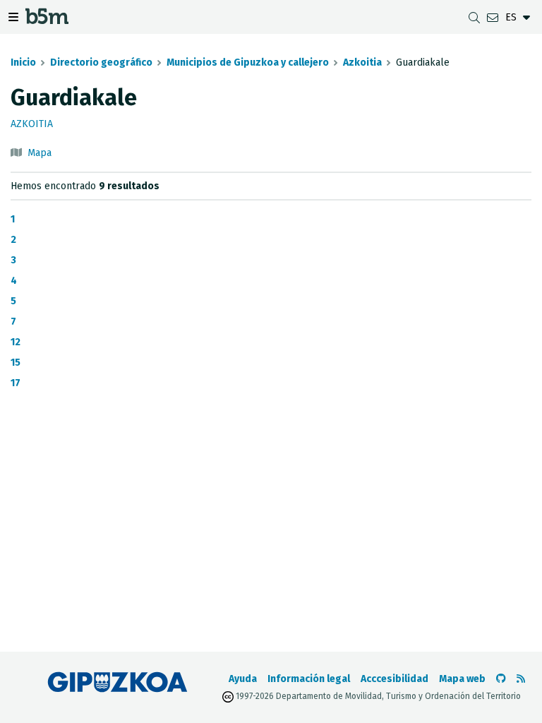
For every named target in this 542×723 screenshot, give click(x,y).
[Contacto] (492, 17)
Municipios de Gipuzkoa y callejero (248, 62)
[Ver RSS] (521, 679)
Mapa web (462, 679)
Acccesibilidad (394, 679)
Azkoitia (362, 62)
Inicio (23, 62)
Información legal (308, 679)
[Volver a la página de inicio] (46, 19)
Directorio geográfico (101, 62)
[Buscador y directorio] (474, 17)
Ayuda (243, 679)
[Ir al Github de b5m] (501, 679)
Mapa (40, 153)
